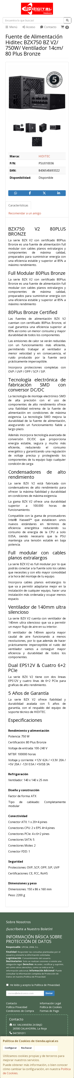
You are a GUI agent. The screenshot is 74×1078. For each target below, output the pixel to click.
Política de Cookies (51, 1007)
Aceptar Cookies (46, 1048)
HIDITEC (44, 156)
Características (18, 205)
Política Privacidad (16, 1007)
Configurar (11, 1047)
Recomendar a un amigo (24, 213)
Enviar (49, 993)
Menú (13, 27)
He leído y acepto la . (35, 985)
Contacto (49, 27)
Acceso (30, 27)
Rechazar (26, 1047)
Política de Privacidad (34, 976)
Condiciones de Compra (20, 1011)
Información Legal (50, 1003)
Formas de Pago (49, 1011)
